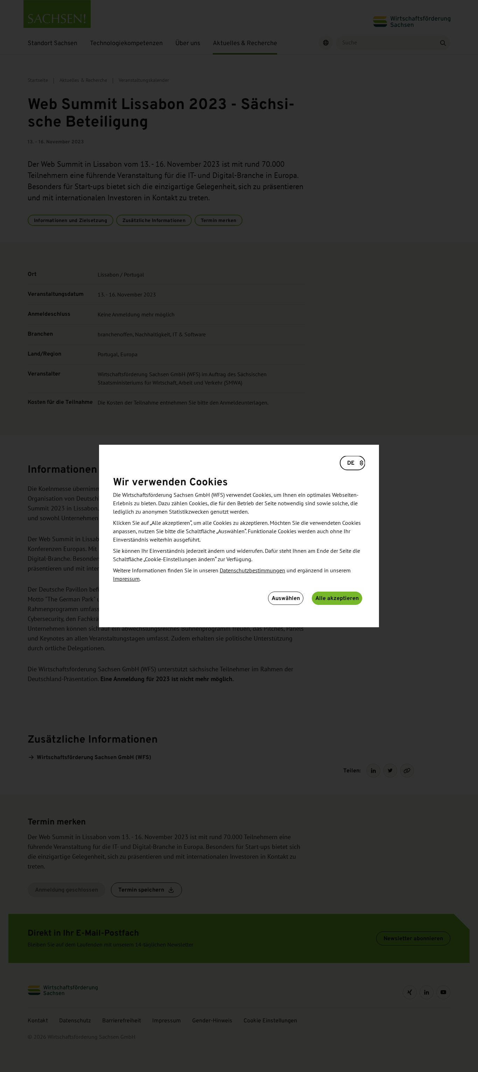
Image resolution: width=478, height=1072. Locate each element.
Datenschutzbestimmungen (252, 570)
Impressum (126, 579)
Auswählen (286, 598)
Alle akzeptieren (337, 598)
